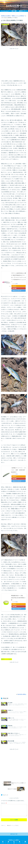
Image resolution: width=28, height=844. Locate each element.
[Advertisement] (14, 63)
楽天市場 (14, 288)
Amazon (14, 286)
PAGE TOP (14, 834)
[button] (25, 431)
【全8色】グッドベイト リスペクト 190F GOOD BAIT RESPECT (18, 470)
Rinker (17, 283)
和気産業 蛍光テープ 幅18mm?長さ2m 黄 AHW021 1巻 (18, 598)
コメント (4, 803)
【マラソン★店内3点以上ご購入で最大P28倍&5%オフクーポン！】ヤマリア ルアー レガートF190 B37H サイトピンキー (18, 277)
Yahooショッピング (17, 290)
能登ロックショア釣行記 (7, 659)
